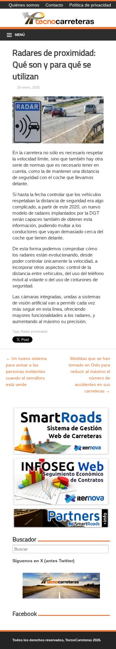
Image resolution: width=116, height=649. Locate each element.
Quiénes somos (24, 4)
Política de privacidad (90, 4)
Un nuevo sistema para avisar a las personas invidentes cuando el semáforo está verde (26, 371)
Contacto (54, 4)
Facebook (24, 613)
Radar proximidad (34, 331)
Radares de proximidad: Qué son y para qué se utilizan (54, 64)
